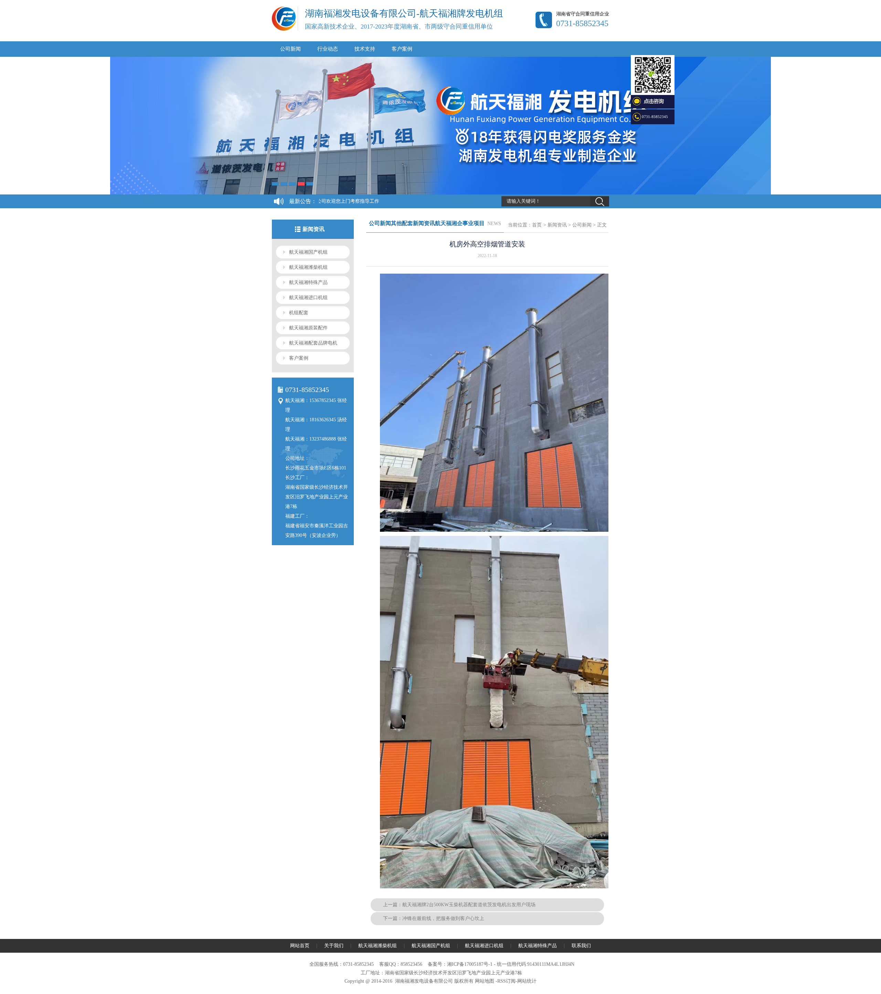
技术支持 (364, 49)
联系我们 (581, 945)
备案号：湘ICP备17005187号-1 (460, 964)
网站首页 (299, 945)
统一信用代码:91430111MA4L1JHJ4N (535, 964)
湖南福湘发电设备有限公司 (424, 981)
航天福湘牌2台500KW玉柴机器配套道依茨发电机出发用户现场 (468, 904)
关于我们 (333, 945)
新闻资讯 (557, 225)
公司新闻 (290, 49)
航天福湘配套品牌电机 (313, 343)
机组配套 (298, 312)
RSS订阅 (506, 981)
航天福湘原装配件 (308, 327)
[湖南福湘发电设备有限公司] (284, 29)
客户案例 (402, 49)
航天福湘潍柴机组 (308, 267)
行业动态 (327, 49)
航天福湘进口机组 (308, 297)
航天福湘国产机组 (308, 252)
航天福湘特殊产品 (308, 282)
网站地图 (484, 981)
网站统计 (527, 981)
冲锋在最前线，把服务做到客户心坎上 (443, 918)
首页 (537, 225)
